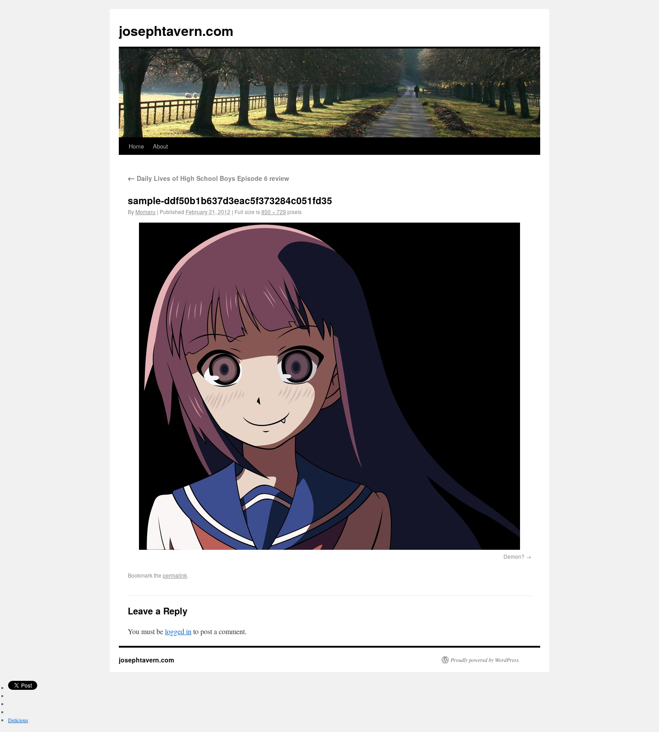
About (160, 146)
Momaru (145, 211)
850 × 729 (273, 211)
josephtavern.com (176, 30)
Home (136, 146)
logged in (178, 631)
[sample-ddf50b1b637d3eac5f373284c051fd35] (329, 386)
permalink (175, 575)
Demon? (514, 556)
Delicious (18, 719)
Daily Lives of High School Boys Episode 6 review (208, 178)
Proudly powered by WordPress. (485, 659)
